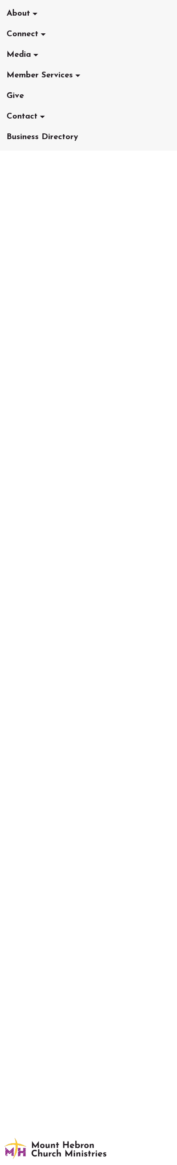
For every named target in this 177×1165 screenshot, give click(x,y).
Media (19, 55)
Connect (22, 34)
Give (15, 96)
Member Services (40, 75)
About (18, 13)
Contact (22, 116)
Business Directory (42, 137)
